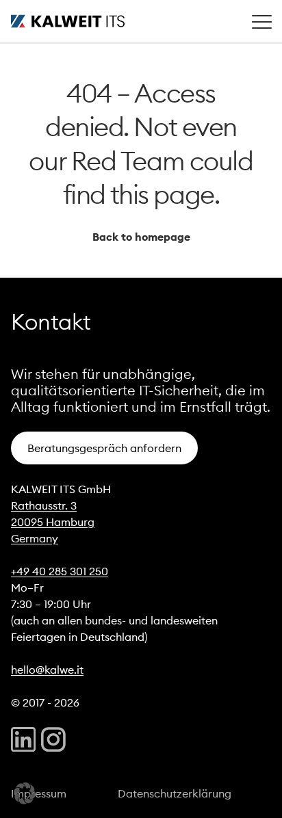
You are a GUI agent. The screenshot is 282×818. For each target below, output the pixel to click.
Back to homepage (141, 236)
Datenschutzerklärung (174, 793)
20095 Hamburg (52, 522)
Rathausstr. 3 (44, 505)
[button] (24, 793)
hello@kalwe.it (47, 669)
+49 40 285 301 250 (59, 571)
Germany (34, 538)
